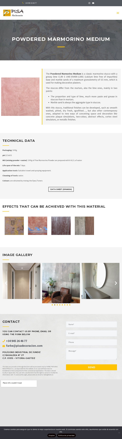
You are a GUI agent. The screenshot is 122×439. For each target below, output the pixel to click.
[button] (6, 283)
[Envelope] (93, 3)
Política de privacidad (66, 435)
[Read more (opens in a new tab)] (30, 3)
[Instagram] (89, 3)
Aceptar (52, 435)
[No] (119, 432)
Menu (118, 13)
